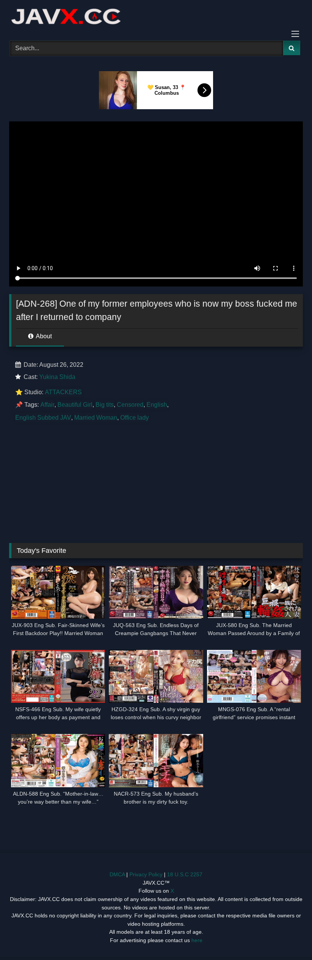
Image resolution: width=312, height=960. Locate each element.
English (156, 404)
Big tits (105, 404)
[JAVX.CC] (156, 17)
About (43, 336)
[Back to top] (288, 937)
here (196, 940)
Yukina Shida (57, 377)
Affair (47, 404)
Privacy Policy (145, 874)
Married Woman (95, 417)
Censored (130, 404)
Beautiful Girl (74, 404)
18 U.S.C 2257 (184, 874)
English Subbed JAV (43, 417)
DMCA (117, 874)
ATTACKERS (63, 392)
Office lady (134, 417)
